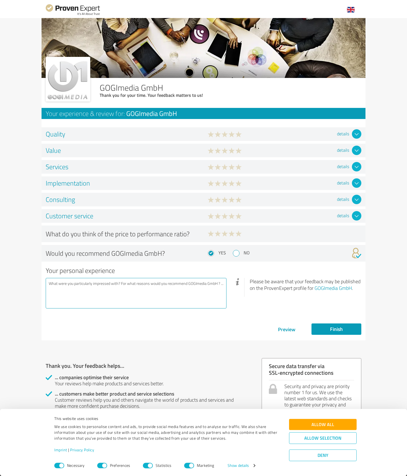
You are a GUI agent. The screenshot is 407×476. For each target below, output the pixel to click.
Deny (323, 455)
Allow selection (322, 438)
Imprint (60, 450)
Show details (238, 465)
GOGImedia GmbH (333, 288)
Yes (222, 253)
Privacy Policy (82, 450)
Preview (286, 329)
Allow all (322, 424)
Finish (336, 329)
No (247, 253)
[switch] (102, 465)
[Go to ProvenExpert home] (73, 14)
